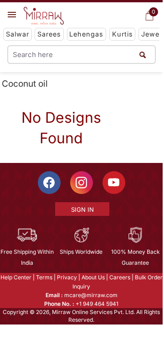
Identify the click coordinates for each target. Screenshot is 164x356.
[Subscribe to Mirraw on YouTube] (113, 182)
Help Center (15, 277)
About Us (93, 277)
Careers (119, 277)
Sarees (49, 34)
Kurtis (122, 34)
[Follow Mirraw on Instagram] (81, 182)
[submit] (142, 54)
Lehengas (86, 34)
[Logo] (44, 16)
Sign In (82, 209)
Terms (44, 277)
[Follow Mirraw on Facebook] (49, 182)
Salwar (17, 34)
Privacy (67, 277)
